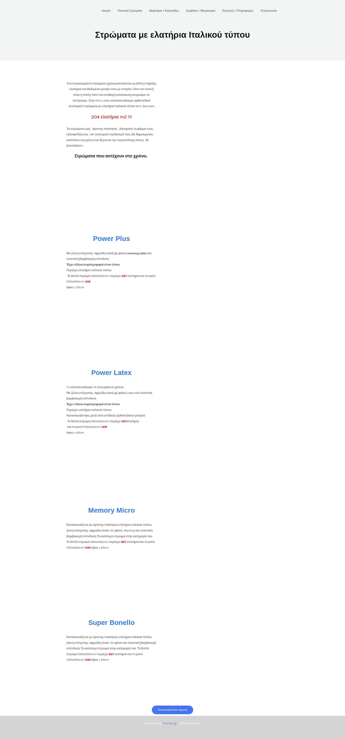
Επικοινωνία (269, 10)
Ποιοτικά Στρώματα (130, 10)
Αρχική (106, 10)
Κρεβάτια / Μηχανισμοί (200, 10)
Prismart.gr (169, 723)
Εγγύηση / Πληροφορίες (238, 10)
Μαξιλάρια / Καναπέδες (164, 10)
